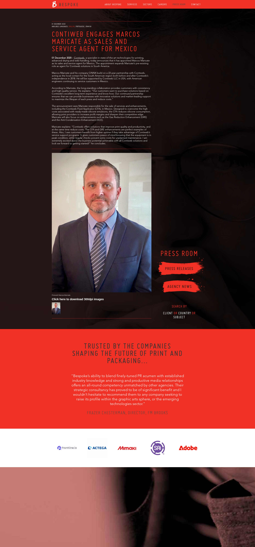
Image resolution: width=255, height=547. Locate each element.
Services (132, 4)
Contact (196, 4)
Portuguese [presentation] (80, 26)
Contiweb (79, 57)
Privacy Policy (120, 533)
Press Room (179, 4)
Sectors (147, 4)
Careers (162, 4)
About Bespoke (113, 4)
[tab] (72, 26)
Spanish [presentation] (88, 26)
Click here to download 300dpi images (78, 299)
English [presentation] (72, 26)
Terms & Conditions (132, 533)
